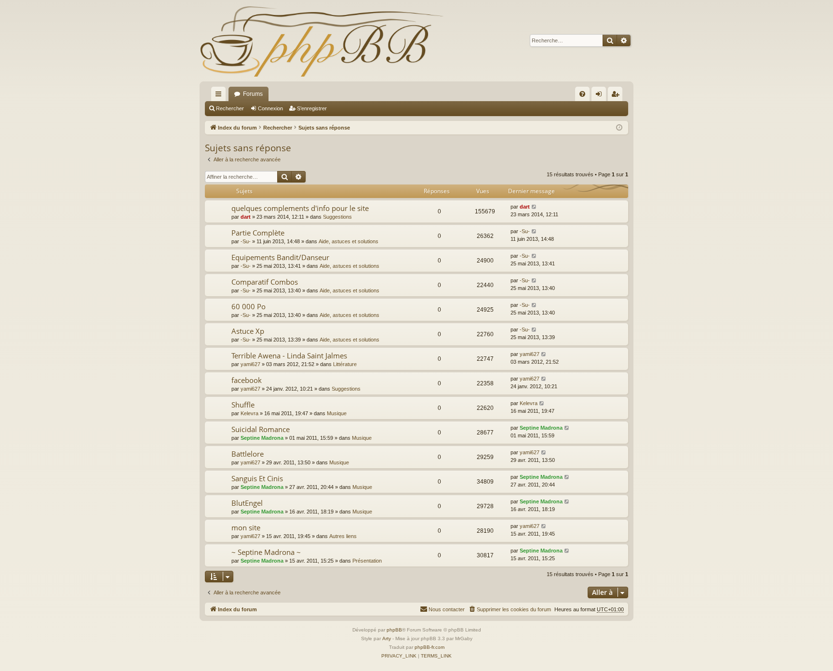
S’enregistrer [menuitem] (617, 96)
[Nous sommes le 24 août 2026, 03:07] (619, 127)
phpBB (394, 629)
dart (246, 217)
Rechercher (230, 108)
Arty (386, 638)
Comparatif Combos (264, 282)
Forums (253, 94)
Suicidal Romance (260, 429)
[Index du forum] (321, 40)
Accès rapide (220, 96)
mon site (245, 527)
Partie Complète (257, 232)
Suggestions (337, 217)
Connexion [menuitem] (600, 96)
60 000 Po (248, 306)
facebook (246, 380)
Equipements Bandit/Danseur (280, 257)
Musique (337, 413)
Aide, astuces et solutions (348, 241)
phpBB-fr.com (429, 647)
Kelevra (249, 413)
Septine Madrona (262, 438)
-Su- (246, 241)
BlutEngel (247, 503)
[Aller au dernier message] (534, 207)
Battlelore (247, 454)
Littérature (345, 364)
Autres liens (343, 536)
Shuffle (243, 404)
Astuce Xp (247, 331)
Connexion (270, 108)
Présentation (367, 561)
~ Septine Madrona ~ (266, 552)
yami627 (250, 364)
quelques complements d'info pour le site (300, 208)
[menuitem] (582, 94)
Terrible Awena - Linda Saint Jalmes (289, 355)
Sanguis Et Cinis (257, 478)
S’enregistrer (312, 108)
